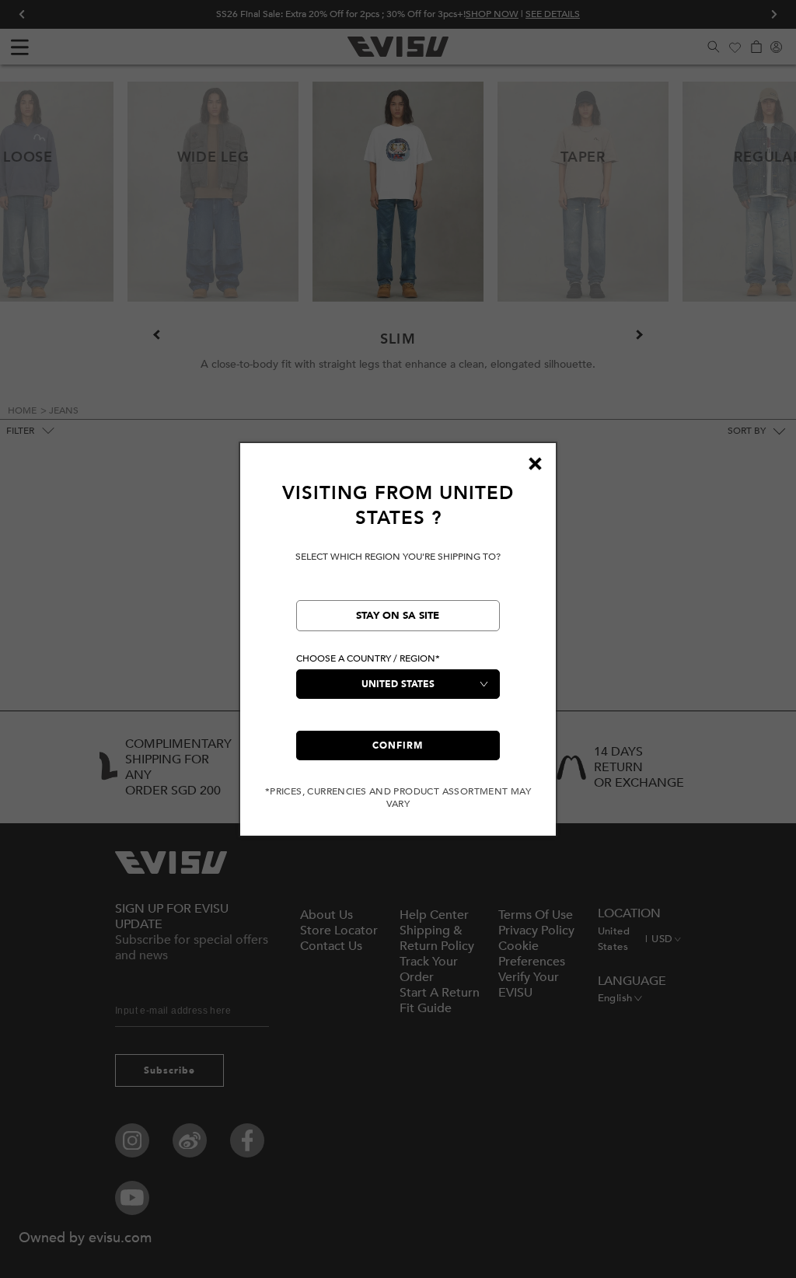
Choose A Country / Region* (368, 658)
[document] (398, 645)
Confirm (397, 745)
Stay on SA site (397, 616)
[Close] (534, 464)
